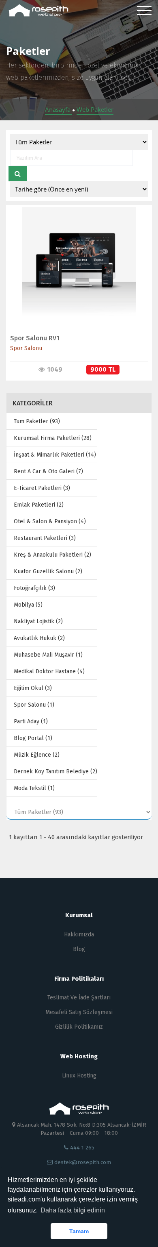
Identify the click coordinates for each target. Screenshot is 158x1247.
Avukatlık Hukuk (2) (39, 638)
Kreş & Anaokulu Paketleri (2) (52, 554)
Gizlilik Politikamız (79, 1026)
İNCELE (75, 255)
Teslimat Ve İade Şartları (79, 997)
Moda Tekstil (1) (34, 788)
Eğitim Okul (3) (33, 688)
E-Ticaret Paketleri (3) (42, 488)
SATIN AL (75, 272)
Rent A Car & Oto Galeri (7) (48, 471)
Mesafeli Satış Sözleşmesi (79, 1012)
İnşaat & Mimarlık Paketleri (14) (55, 454)
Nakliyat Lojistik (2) (38, 621)
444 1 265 (81, 1147)
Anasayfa (58, 109)
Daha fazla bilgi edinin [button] (73, 1210)
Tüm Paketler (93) (37, 421)
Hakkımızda (79, 934)
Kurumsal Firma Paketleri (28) (53, 438)
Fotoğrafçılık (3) (34, 588)
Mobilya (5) (28, 604)
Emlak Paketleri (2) (39, 504)
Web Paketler (95, 109)
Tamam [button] (79, 1231)
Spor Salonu (26, 348)
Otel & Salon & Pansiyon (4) (50, 521)
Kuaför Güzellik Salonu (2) (48, 571)
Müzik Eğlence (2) (37, 754)
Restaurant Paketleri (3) (45, 538)
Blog (79, 949)
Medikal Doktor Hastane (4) (49, 671)
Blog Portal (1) (33, 738)
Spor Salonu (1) (34, 704)
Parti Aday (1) (31, 721)
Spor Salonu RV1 (35, 338)
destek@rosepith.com (82, 1162)
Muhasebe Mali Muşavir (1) (48, 654)
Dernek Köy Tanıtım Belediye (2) (55, 771)
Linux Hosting (79, 1075)
